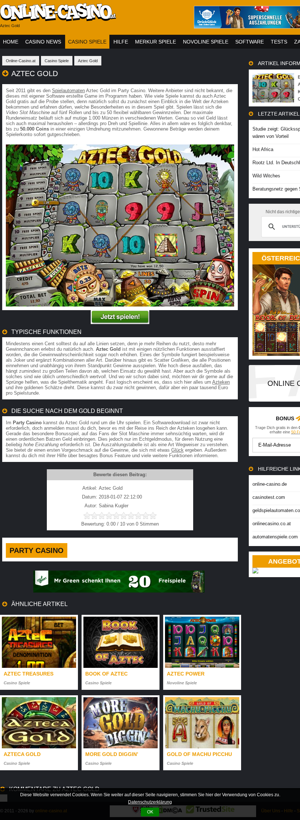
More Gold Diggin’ (111, 754)
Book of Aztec (106, 674)
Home (10, 42)
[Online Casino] (91, 18)
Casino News (43, 42)
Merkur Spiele (155, 42)
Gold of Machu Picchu (199, 754)
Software (249, 42)
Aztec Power (186, 674)
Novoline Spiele (205, 42)
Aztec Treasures (28, 674)
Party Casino (37, 550)
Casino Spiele (87, 42)
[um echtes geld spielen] (120, 322)
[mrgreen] (119, 591)
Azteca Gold (22, 754)
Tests (279, 42)
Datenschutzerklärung (150, 802)
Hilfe (120, 42)
